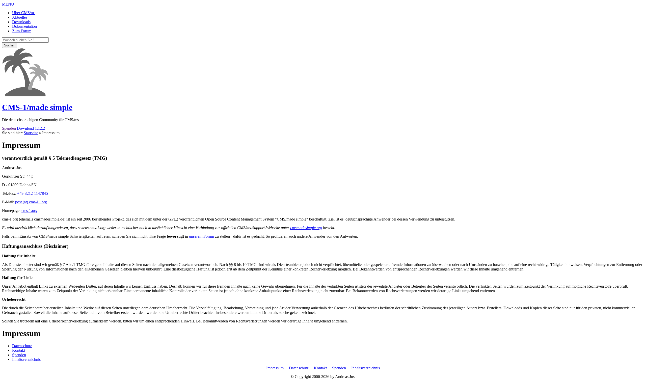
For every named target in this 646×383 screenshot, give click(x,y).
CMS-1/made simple (37, 107)
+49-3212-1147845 (32, 193)
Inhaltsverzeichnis (365, 368)
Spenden (9, 128)
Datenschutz (299, 368)
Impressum (275, 368)
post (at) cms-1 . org (31, 202)
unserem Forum (201, 236)
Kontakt (320, 368)
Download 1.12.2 (31, 128)
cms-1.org (29, 210)
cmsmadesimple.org (306, 228)
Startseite (31, 133)
